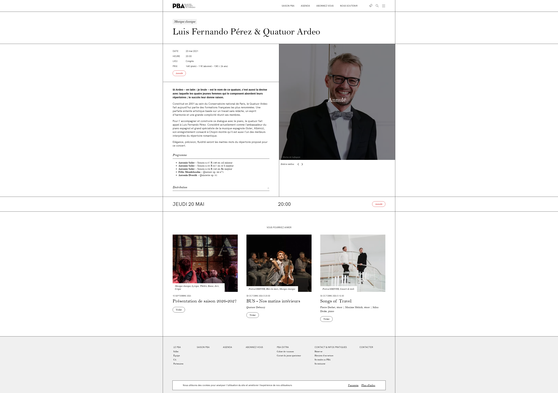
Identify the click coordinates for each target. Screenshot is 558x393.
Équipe (176, 355)
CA (174, 359)
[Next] (302, 164)
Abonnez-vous (325, 5)
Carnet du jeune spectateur (289, 355)
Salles (175, 351)
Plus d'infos (368, 385)
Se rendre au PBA (322, 359)
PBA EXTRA (283, 347)
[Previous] (298, 164)
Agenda (306, 5)
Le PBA (177, 347)
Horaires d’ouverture (324, 355)
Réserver (318, 351)
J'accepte (353, 385)
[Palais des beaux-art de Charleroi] (184, 5)
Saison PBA (288, 5)
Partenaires (178, 363)
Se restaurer (320, 363)
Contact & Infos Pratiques (331, 347)
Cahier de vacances (285, 351)
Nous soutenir (348, 5)
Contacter (366, 347)
